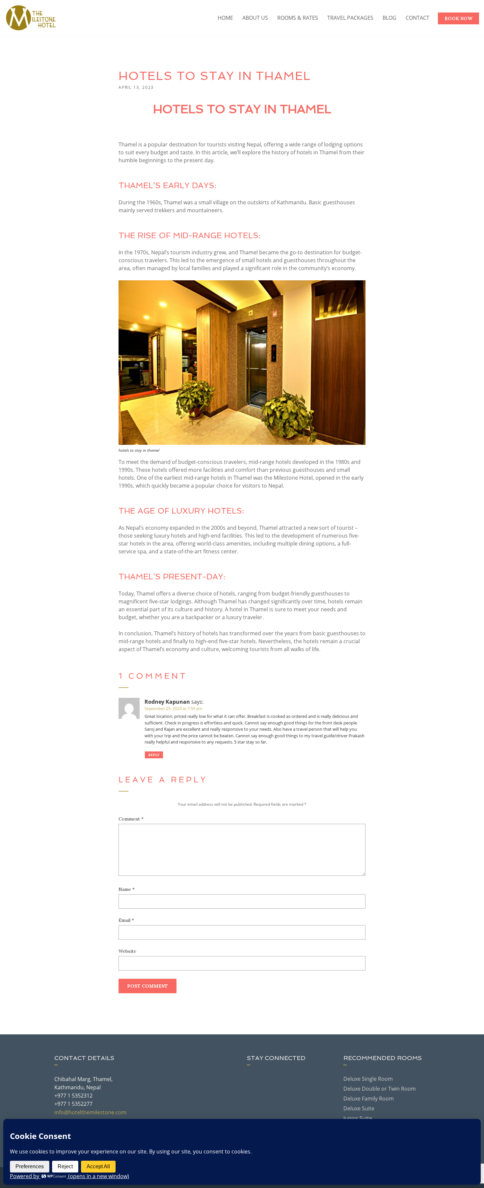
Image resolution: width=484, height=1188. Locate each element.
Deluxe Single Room (368, 1078)
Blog (389, 17)
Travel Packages (350, 17)
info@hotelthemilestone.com (90, 1112)
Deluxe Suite (358, 1108)
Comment (131, 819)
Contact (417, 17)
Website (127, 951)
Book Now (458, 18)
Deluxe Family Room (368, 1098)
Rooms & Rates (297, 17)
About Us (255, 17)
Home (225, 17)
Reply (154, 755)
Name (127, 889)
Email (126, 920)
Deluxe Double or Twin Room (379, 1088)
